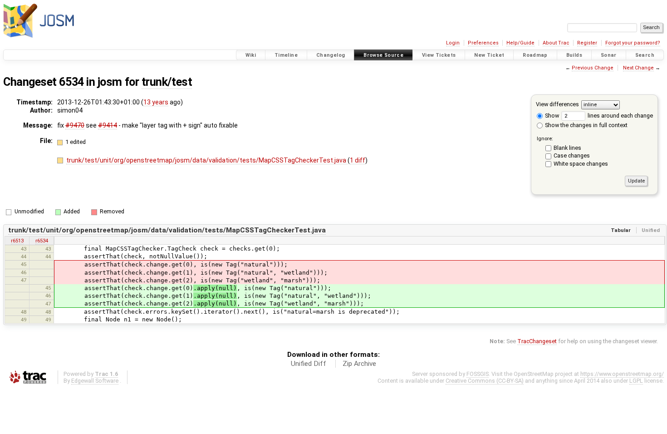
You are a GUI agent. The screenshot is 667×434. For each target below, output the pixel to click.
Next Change (638, 68)
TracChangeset (537, 341)
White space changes (581, 163)
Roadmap (535, 55)
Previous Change (592, 68)
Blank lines (567, 147)
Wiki (250, 55)
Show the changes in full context (586, 125)
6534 (71, 82)
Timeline (286, 55)
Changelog (330, 55)
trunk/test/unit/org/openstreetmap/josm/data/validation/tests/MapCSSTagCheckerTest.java (207, 160)
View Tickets (439, 55)
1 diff (357, 160)
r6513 (17, 240)
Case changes (572, 155)
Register (587, 43)
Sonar (609, 55)
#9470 (74, 125)
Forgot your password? (632, 43)
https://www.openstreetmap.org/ (622, 373)
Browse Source (383, 55)
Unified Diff (308, 364)
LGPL (636, 380)
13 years (155, 102)
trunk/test (167, 82)
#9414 (107, 125)
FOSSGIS (477, 373)
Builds (574, 55)
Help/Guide (520, 43)
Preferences (483, 43)
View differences (557, 104)
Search (644, 55)
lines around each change (619, 115)
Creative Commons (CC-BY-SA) (485, 380)
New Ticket (489, 55)
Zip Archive (359, 364)
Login (453, 43)
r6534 (41, 240)
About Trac (556, 43)
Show (551, 115)
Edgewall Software (94, 380)
